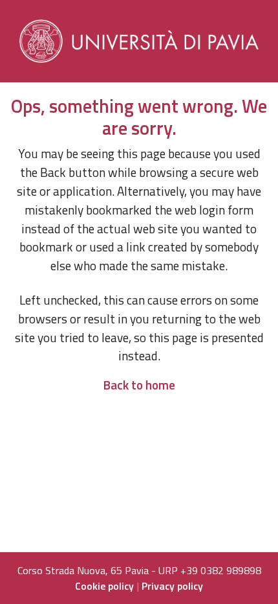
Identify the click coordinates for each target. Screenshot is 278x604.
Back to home (139, 384)
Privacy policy (172, 586)
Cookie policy (104, 586)
